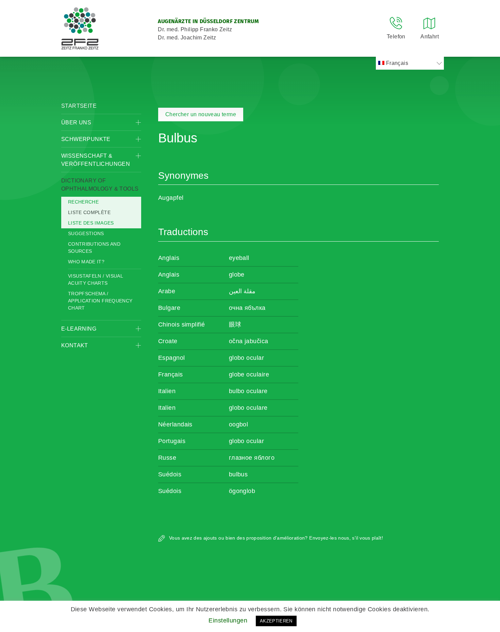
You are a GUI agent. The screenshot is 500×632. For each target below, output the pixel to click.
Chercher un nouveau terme (200, 114)
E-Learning (78, 329)
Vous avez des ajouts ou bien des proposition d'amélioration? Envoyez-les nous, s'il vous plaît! (275, 538)
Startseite (79, 106)
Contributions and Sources (94, 247)
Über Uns (76, 122)
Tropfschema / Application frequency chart (100, 301)
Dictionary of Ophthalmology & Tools (99, 185)
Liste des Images (91, 223)
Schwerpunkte (86, 139)
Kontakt (74, 345)
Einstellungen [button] (228, 620)
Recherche (83, 202)
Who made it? (86, 261)
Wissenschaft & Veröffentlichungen (95, 160)
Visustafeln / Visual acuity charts (95, 279)
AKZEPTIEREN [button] (276, 621)
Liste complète (89, 212)
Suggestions (86, 233)
